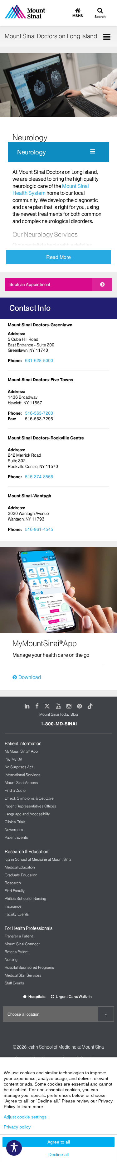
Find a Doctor (16, 790)
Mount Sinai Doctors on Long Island (51, 36)
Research (13, 882)
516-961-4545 (39, 529)
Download (29, 677)
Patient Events (16, 837)
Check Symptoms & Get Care (29, 798)
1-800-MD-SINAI (59, 724)
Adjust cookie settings (25, 1116)
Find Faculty (15, 890)
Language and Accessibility (27, 814)
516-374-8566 (39, 476)
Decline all (58, 1154)
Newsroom (14, 829)
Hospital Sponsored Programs (29, 967)
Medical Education (20, 867)
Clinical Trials (15, 821)
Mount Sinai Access (21, 782)
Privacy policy (17, 1126)
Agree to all (58, 1141)
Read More (58, 257)
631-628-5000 (39, 360)
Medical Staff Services (23, 975)
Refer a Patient (16, 951)
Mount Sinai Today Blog (58, 714)
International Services (22, 774)
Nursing (11, 959)
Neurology (31, 152)
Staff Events (14, 983)
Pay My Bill (13, 759)
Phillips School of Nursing (25, 898)
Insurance (13, 906)
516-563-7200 (39, 413)
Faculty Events (17, 914)
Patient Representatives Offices (30, 806)
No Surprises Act (19, 767)
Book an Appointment (29, 284)
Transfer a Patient (19, 936)
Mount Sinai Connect (22, 944)
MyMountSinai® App (21, 751)
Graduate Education (21, 875)
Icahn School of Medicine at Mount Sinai (38, 859)
